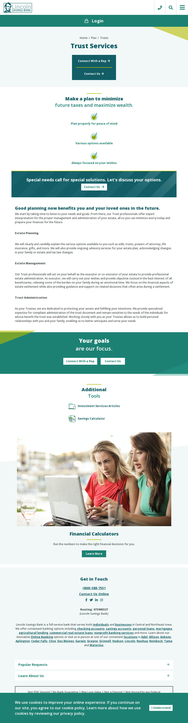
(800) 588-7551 (94, 588)
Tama (168, 641)
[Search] (170, 7)
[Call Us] (159, 7)
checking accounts (91, 629)
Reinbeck (156, 641)
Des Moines (65, 641)
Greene (92, 641)
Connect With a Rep (92, 61)
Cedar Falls (39, 641)
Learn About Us (31, 676)
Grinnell (105, 641)
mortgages (164, 629)
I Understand (161, 708)
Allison (154, 637)
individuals (101, 625)
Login (97, 21)
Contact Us (92, 74)
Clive (52, 641)
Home (84, 38)
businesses (123, 625)
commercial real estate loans (71, 633)
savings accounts (118, 629)
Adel (144, 637)
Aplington (23, 641)
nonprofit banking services (114, 633)
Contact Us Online (94, 594)
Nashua (142, 641)
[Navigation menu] (182, 7)
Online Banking (42, 637)
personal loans (144, 629)
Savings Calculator (91, 418)
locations (131, 637)
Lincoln (130, 641)
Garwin (80, 641)
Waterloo (96, 645)
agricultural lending (33, 633)
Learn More (94, 554)
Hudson (117, 641)
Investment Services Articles (99, 406)
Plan (94, 38)
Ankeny (165, 637)
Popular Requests (32, 664)
